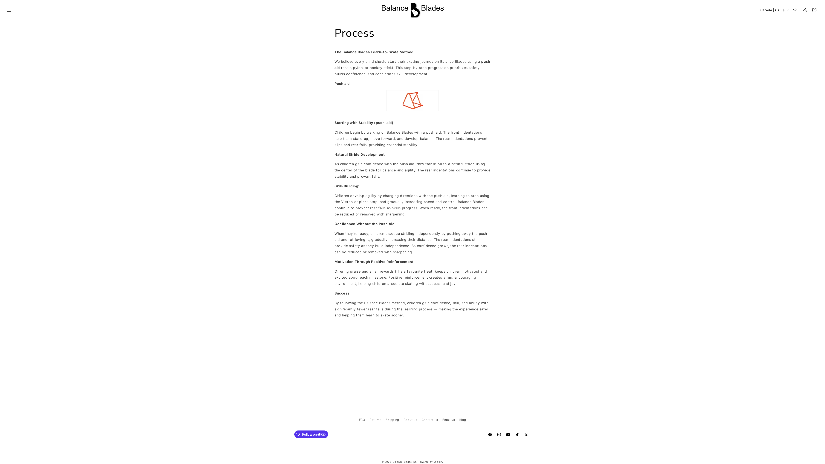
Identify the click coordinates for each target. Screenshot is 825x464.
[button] (9, 10)
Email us (448, 419)
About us (410, 419)
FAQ (362, 419)
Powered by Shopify (430, 461)
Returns (375, 419)
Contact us (430, 419)
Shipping (392, 419)
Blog (462, 419)
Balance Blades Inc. (405, 461)
